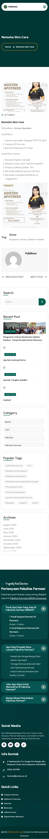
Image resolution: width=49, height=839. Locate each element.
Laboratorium (10, 812)
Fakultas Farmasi (13, 445)
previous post (14, 276)
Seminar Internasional (15, 492)
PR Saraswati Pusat (14, 487)
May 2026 (8, 532)
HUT (29, 466)
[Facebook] (4, 744)
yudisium (23, 503)
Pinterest (40, 239)
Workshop (10, 503)
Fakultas (9, 437)
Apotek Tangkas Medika (15, 380)
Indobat (7, 400)
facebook (14, 239)
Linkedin (31, 239)
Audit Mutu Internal (14, 466)
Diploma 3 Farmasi (12, 799)
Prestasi (7, 803)
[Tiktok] (23, 744)
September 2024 (12, 547)
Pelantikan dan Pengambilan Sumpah (22, 481)
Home (8, 47)
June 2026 (8, 528)
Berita (8, 422)
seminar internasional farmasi (19, 497)
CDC (7, 429)
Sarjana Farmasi (11, 795)
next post (37, 276)
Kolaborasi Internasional (16, 476)
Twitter (22, 239)
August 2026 (10, 524)
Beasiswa (8, 808)
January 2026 (10, 536)
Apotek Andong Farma (14, 360)
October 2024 (10, 543)
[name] (10, 7)
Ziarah (35, 503)
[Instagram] (17, 744)
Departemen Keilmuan (14, 816)
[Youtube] (10, 744)
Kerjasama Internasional (16, 471)
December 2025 (11, 540)
